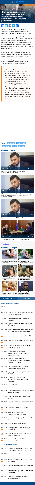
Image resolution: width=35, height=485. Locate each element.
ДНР (14, 146)
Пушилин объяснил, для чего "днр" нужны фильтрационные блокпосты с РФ (17, 162)
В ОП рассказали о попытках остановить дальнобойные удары (17, 313)
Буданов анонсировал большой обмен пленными (17, 318)
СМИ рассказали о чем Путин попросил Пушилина (17, 230)
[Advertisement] (17, 120)
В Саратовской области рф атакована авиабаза (17, 396)
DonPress (19, 1)
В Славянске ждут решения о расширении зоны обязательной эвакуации (17, 379)
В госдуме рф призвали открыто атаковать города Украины (17, 366)
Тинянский (21, 143)
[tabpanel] (17, 390)
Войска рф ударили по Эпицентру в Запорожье (17, 428)
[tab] (9, 298)
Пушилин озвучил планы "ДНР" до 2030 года (17, 209)
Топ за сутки (26, 298)
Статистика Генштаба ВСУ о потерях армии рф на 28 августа (17, 439)
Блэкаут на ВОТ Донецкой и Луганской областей (17, 418)
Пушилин (11, 143)
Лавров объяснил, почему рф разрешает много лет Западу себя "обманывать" (17, 330)
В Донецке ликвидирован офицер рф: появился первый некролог (17, 335)
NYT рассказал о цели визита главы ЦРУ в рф (17, 402)
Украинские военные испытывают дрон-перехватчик (17, 460)
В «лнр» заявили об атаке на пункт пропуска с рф (17, 454)
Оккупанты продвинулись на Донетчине (17, 341)
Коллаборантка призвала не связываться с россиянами (17, 471)
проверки (6, 146)
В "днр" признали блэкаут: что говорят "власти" (17, 372)
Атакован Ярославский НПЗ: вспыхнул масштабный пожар (17, 434)
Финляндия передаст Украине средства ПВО (17, 465)
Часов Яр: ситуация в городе (17, 423)
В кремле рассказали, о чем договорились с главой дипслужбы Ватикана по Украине (17, 360)
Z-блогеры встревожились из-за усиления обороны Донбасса (17, 413)
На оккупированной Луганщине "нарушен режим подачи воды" (17, 391)
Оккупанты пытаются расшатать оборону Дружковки (17, 477)
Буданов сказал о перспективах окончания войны (17, 307)
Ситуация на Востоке (29, 4)
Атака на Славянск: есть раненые (17, 408)
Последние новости (9, 298)
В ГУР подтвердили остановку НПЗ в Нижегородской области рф (17, 346)
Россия (21, 146)
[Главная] (12, 2)
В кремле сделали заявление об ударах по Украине (17, 324)
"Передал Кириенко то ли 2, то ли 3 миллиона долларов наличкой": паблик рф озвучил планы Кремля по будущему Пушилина (17, 186)
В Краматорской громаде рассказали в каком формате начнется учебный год (17, 449)
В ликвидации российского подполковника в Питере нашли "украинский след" (17, 352)
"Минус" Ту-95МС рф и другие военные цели (17, 385)
